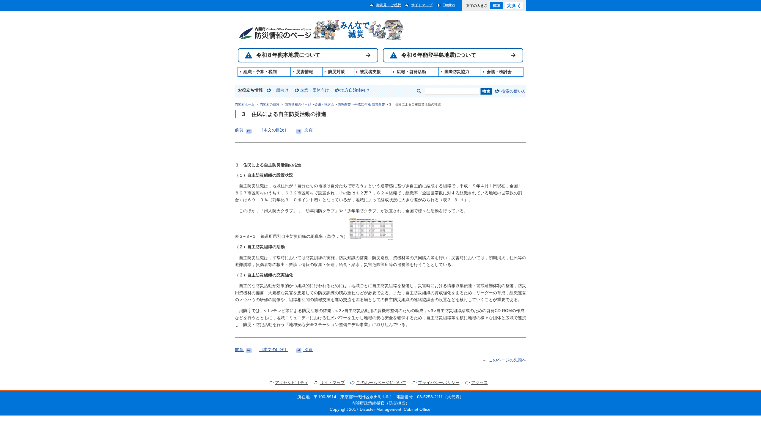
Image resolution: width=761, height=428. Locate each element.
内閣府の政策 (269, 104)
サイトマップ (422, 5)
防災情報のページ (298, 104)
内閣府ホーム (244, 104)
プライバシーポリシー (439, 382)
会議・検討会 (324, 104)
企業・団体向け (314, 90)
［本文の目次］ (273, 130)
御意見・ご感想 (388, 5)
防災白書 (344, 104)
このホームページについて (381, 382)
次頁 (308, 130)
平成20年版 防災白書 (369, 104)
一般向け (280, 90)
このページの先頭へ (507, 360)
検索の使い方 (513, 91)
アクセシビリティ (291, 382)
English (449, 5)
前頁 (239, 130)
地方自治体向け (355, 90)
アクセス (479, 382)
